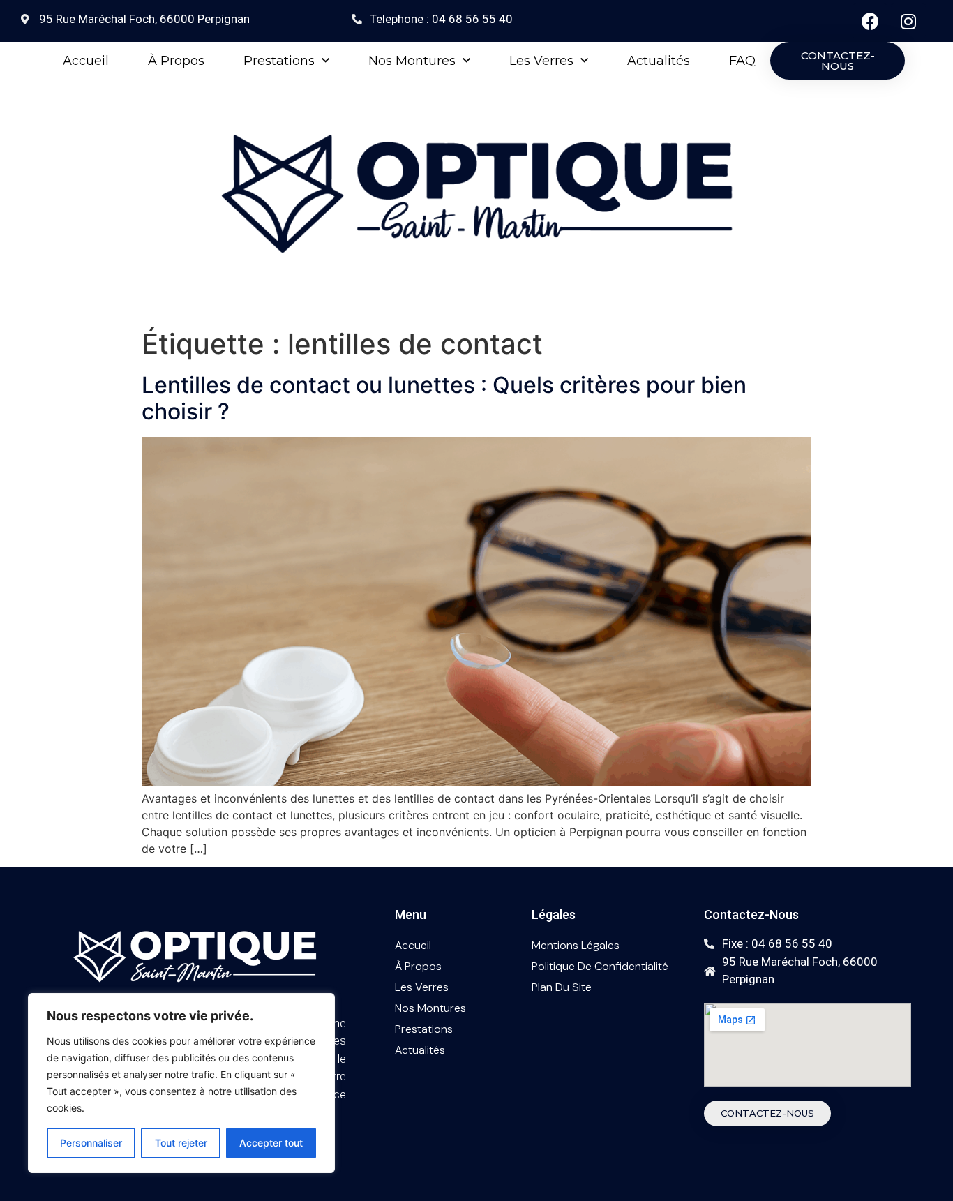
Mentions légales (576, 945)
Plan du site (562, 987)
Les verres (541, 60)
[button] (837, 61)
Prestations (279, 60)
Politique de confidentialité (600, 966)
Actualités (658, 60)
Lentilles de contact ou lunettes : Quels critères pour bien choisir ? (444, 398)
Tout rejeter (181, 1143)
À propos (176, 60)
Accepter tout (271, 1143)
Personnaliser (91, 1143)
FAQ (742, 60)
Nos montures (412, 60)
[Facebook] (870, 20)
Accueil (86, 60)
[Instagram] (908, 20)
